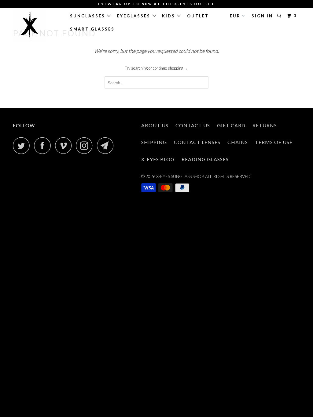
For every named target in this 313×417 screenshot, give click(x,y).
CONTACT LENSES (197, 142)
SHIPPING (154, 142)
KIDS (169, 15)
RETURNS (264, 125)
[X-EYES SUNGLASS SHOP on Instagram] (86, 145)
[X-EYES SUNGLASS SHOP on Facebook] (44, 145)
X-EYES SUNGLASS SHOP (179, 176)
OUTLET (198, 15)
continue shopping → (170, 68)
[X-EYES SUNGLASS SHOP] (37, 26)
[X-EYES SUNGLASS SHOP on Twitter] (23, 145)
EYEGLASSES (134, 15)
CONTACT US (192, 125)
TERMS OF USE (274, 142)
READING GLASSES (205, 159)
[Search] (280, 16)
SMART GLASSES (92, 29)
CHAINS (237, 142)
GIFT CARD (231, 125)
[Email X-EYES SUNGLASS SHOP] (107, 145)
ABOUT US (154, 125)
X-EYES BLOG (158, 159)
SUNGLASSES (88, 15)
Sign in (262, 15)
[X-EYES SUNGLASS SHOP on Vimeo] (65, 145)
